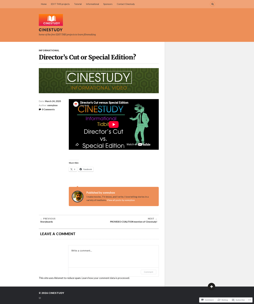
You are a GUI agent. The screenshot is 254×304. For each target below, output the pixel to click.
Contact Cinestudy (126, 4)
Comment (148, 272)
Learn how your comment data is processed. (106, 277)
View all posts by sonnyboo (121, 200)
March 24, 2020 (53, 101)
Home (44, 4)
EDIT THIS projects (60, 4)
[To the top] (211, 286)
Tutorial (78, 4)
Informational (92, 4)
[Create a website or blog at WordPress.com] (40, 298)
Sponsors (107, 4)
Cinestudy (51, 29)
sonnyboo (52, 105)
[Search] (212, 4)
